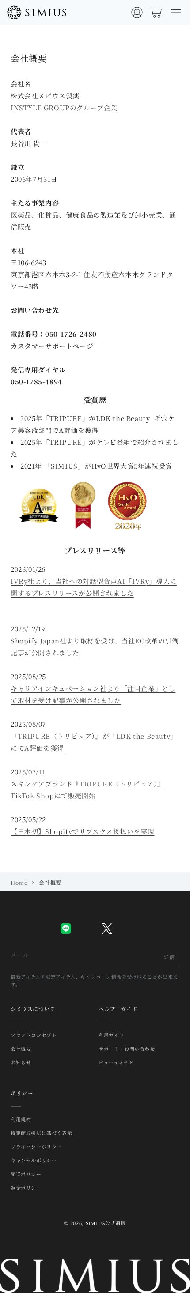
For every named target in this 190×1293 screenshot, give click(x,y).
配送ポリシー (26, 1173)
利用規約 (21, 1119)
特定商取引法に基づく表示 (41, 1132)
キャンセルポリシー (34, 1160)
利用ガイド (111, 1034)
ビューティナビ (116, 1062)
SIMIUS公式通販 (106, 1222)
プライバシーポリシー (36, 1146)
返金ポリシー (26, 1187)
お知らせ (21, 1062)
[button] (176, 12)
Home (19, 882)
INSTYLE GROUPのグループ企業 (64, 107)
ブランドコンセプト (34, 1034)
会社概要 (21, 1048)
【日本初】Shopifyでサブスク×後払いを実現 (82, 831)
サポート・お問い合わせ (127, 1048)
